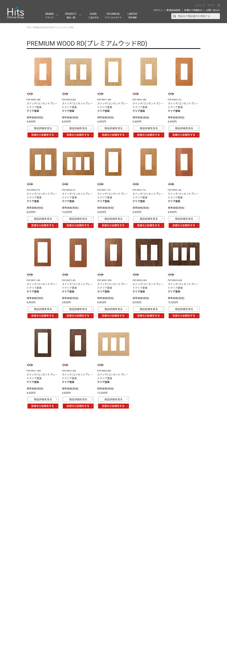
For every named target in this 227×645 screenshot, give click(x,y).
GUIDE (93, 15)
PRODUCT (71, 15)
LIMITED (132, 15)
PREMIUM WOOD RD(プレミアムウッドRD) (53, 27)
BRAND (49, 15)
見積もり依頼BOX (193, 10)
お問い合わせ (213, 10)
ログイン (158, 10)
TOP (29, 27)
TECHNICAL (113, 15)
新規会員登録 (173, 10)
